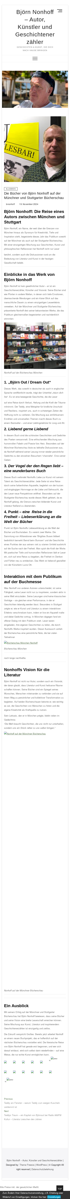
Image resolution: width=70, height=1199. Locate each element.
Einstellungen (54, 1196)
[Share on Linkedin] (44, 1074)
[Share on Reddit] (26, 1074)
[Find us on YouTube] (44, 1065)
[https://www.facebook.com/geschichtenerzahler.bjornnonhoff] (8, 1065)
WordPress (41, 1164)
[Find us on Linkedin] (26, 1065)
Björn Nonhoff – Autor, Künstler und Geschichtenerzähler (35, 27)
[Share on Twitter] (17, 1074)
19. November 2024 (28, 204)
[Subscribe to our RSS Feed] (35, 1065)
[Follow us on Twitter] (17, 1065)
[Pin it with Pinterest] (35, 1074)
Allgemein (11, 189)
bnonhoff (10, 204)
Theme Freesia (27, 1164)
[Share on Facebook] (8, 1074)
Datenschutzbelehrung (43, 1169)
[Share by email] (53, 1074)
